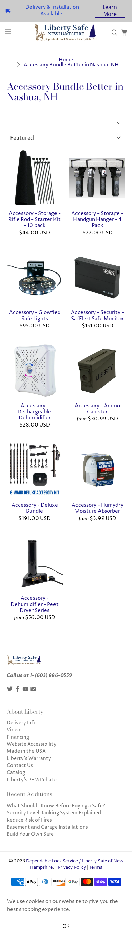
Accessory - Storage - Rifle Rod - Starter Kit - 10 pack (34, 219)
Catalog (16, 772)
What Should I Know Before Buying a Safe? (56, 806)
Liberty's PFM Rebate (32, 780)
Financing (18, 737)
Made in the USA (26, 751)
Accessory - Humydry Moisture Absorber (97, 508)
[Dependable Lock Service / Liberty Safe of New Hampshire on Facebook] (18, 690)
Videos (15, 730)
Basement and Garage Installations (47, 827)
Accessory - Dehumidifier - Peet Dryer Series (34, 604)
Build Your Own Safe (30, 834)
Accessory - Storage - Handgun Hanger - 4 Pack (97, 219)
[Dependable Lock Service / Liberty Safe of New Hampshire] (66, 32)
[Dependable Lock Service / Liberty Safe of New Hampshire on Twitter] (10, 690)
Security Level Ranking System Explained (54, 813)
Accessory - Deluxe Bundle (35, 508)
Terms (95, 867)
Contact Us (20, 765)
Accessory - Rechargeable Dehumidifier (34, 411)
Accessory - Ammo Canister (97, 408)
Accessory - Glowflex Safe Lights (34, 315)
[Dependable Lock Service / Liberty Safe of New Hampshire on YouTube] (25, 690)
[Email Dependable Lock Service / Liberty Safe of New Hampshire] (33, 690)
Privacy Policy (72, 867)
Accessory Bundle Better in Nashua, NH (71, 64)
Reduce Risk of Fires (29, 820)
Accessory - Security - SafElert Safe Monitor (97, 315)
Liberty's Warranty (29, 758)
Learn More (110, 11)
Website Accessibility (32, 744)
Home (66, 59)
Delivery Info (22, 723)
